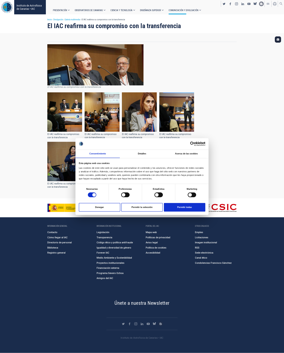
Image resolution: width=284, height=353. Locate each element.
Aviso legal (152, 242)
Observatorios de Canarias (89, 10)
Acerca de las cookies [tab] (186, 153)
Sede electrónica (204, 252)
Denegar (99, 207)
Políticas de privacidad (158, 237)
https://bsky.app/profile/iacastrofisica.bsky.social (255, 4)
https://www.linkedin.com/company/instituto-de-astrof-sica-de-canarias (243, 4)
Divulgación (58, 19)
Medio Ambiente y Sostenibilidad (114, 257)
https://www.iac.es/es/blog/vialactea (261, 4)
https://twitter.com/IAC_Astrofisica (224, 4)
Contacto (52, 232)
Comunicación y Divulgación (183, 10)
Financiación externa (108, 268)
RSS (197, 247)
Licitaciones (201, 237)
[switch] (125, 194)
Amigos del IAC (105, 278)
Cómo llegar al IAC (57, 237)
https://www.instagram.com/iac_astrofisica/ (236, 4)
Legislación (103, 232)
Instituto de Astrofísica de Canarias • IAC (29, 7)
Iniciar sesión (275, 4)
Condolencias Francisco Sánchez (213, 263)
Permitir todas (184, 207)
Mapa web (151, 232)
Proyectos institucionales (110, 263)
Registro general (56, 252)
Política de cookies (156, 247)
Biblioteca (52, 247)
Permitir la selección (142, 207)
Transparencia (104, 237)
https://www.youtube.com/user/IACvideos (249, 4)
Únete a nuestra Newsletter (141, 303)
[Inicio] (7, 7)
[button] (64, 112)
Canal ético (201, 257)
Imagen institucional (206, 242)
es (268, 4)
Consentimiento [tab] (97, 153)
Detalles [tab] (142, 153)
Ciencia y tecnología (121, 10)
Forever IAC (103, 252)
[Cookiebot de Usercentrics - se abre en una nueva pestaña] (192, 143)
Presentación (60, 10)
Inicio (49, 19)
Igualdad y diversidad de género (114, 247)
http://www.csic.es (220, 208)
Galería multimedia (72, 19)
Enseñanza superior (150, 10)
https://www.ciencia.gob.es (63, 208)
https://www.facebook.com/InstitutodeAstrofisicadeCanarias (230, 4)
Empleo (199, 232)
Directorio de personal (59, 242)
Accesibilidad (153, 252)
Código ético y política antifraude (115, 242)
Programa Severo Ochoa (110, 273)
